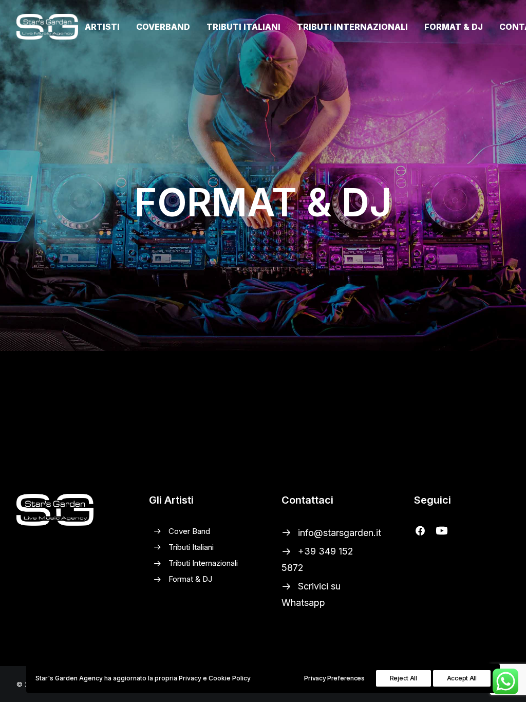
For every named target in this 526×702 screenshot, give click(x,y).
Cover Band (189, 531)
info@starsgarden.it (339, 532)
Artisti (102, 27)
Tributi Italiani (243, 27)
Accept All (462, 678)
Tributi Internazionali (352, 27)
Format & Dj (453, 27)
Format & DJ (190, 579)
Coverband (163, 27)
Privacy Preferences (334, 678)
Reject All (403, 678)
